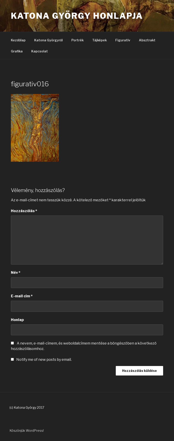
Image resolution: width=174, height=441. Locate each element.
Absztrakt (147, 40)
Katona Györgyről (48, 40)
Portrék (77, 40)
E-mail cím (22, 296)
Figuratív (122, 40)
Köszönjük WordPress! (27, 430)
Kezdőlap (18, 40)
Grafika (17, 51)
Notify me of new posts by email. (44, 359)
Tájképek (99, 40)
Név (15, 272)
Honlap (17, 320)
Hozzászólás (24, 211)
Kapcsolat (39, 51)
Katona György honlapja (77, 16)
